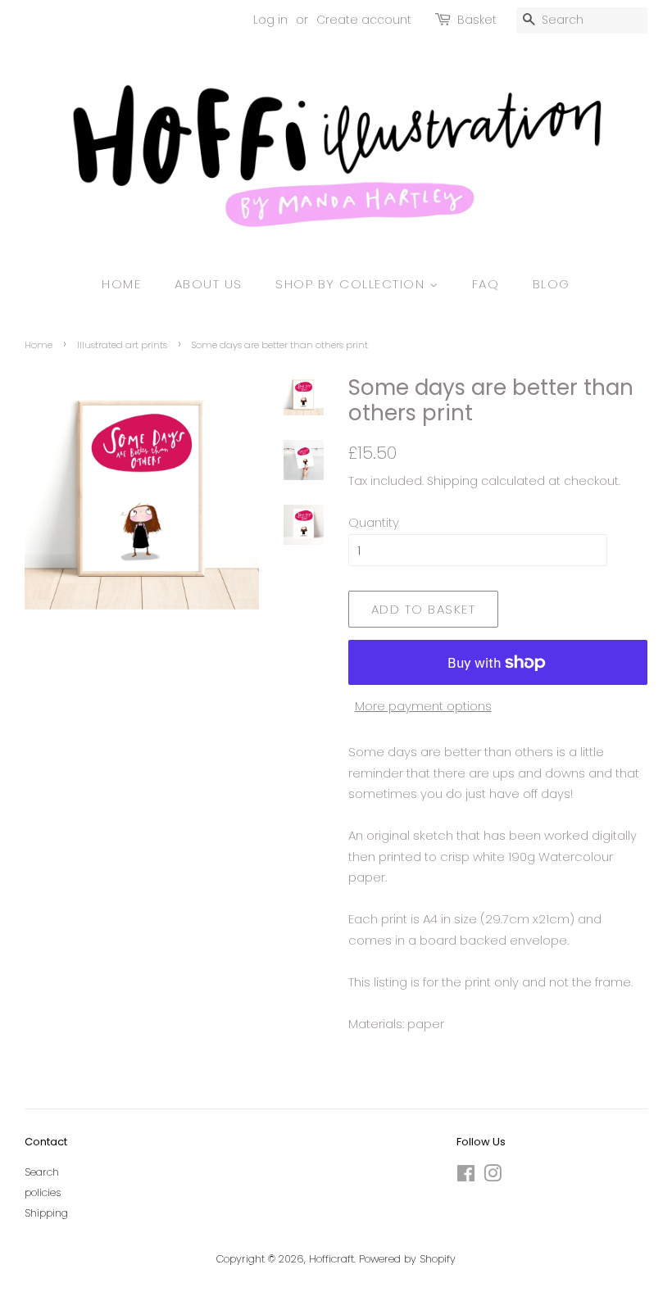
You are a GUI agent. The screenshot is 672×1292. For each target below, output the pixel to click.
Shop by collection (352, 283)
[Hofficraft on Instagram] (493, 1177)
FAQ (486, 283)
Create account (363, 19)
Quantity (373, 522)
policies (43, 1192)
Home (121, 283)
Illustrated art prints (122, 344)
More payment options (423, 705)
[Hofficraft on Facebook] (465, 1177)
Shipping (452, 481)
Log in (270, 19)
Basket (477, 19)
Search (42, 1172)
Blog (551, 283)
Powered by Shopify (407, 1259)
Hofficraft (331, 1259)
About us (209, 283)
